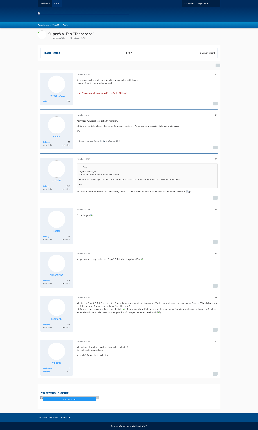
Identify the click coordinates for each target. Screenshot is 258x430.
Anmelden (189, 3)
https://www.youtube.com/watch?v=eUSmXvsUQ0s (101, 93)
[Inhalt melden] (215, 103)
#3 (216, 159)
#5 (216, 253)
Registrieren (203, 3)
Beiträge (46, 101)
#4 (216, 209)
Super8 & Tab (69, 399)
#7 (216, 341)
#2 (216, 115)
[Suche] (215, 3)
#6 (216, 297)
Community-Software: (129, 425)
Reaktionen (47, 368)
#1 (216, 74)
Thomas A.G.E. (58, 38)
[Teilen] (218, 65)
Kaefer (102, 141)
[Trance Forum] (129, 14)
